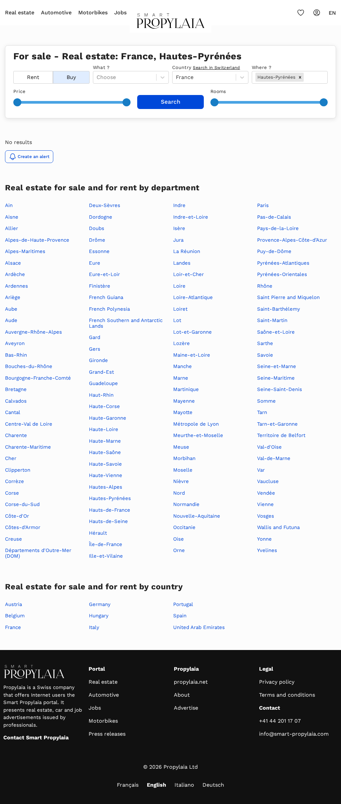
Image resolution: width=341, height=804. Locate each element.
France (13, 627)
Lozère (181, 343)
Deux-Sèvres (104, 205)
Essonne (99, 251)
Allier (11, 228)
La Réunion (186, 251)
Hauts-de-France (109, 510)
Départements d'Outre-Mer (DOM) (38, 553)
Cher (10, 458)
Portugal (183, 604)
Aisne (11, 217)
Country (206, 67)
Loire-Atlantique (193, 297)
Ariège (12, 297)
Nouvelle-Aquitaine (196, 516)
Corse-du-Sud (22, 504)
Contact (269, 708)
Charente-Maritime (28, 447)
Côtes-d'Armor (22, 527)
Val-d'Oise (269, 447)
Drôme (97, 240)
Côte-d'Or (17, 516)
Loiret (180, 309)
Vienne (265, 504)
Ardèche (15, 274)
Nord (179, 493)
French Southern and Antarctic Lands (126, 323)
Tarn (262, 412)
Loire (179, 286)
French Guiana (106, 297)
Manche (182, 366)
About (182, 695)
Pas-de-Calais (274, 217)
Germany (100, 604)
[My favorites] (301, 13)
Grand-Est (101, 372)
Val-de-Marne (273, 458)
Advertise (186, 708)
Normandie (186, 504)
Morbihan (184, 458)
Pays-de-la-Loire (278, 228)
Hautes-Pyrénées (110, 498)
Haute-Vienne (105, 475)
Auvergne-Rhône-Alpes (33, 332)
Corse (12, 493)
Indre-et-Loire (190, 217)
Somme (266, 401)
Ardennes (16, 286)
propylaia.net (191, 682)
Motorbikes (93, 12)
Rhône (264, 286)
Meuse (181, 447)
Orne (179, 550)
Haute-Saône (105, 452)
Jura (178, 240)
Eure (94, 263)
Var (261, 470)
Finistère (99, 286)
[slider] (17, 102)
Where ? (261, 67)
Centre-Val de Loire (28, 424)
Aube (11, 309)
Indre (179, 205)
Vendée (266, 493)
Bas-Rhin (16, 355)
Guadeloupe (103, 383)
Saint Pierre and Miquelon (288, 297)
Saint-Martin (272, 320)
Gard (94, 337)
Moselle (182, 470)
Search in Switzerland (216, 67)
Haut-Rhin (101, 395)
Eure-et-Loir (104, 274)
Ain (9, 205)
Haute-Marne (105, 441)
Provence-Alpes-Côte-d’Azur (292, 240)
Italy (94, 627)
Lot (177, 320)
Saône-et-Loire (276, 332)
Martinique (186, 389)
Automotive (56, 12)
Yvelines (267, 550)
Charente (16, 435)
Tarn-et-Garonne (277, 424)
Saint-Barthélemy (278, 309)
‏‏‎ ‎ (14, 67)
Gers (94, 349)
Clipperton (17, 470)
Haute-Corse (104, 406)
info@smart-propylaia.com (294, 734)
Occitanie (184, 527)
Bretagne (16, 389)
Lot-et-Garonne (192, 332)
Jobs (120, 12)
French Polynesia (109, 309)
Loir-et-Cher (188, 274)
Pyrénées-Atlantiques (283, 263)
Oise (178, 539)
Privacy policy (276, 682)
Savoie (265, 355)
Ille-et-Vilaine (106, 556)
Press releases (107, 734)
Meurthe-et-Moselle (198, 435)
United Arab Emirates (199, 627)
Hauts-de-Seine (108, 521)
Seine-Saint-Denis (279, 389)
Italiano (184, 785)
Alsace (13, 263)
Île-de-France (105, 544)
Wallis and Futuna (278, 527)
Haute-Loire (103, 429)
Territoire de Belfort (281, 435)
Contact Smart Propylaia (36, 737)
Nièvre (181, 481)
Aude (11, 320)
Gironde (98, 360)
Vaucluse (268, 481)
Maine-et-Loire (191, 355)
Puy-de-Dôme (274, 251)
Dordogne (100, 217)
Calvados (16, 401)
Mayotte (182, 412)
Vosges (265, 516)
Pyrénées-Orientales (282, 274)
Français (128, 785)
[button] (300, 77)
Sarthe (265, 343)
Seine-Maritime (276, 378)
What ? (101, 67)
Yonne (264, 539)
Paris (263, 205)
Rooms (218, 91)
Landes (181, 263)
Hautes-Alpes (105, 487)
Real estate (19, 12)
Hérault (98, 533)
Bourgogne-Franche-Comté (38, 378)
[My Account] (317, 13)
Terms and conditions (287, 695)
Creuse (13, 539)
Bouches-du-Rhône (28, 366)
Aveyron (15, 343)
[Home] (170, 23)
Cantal (12, 412)
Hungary (99, 616)
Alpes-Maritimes (25, 251)
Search (170, 101)
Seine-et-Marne (276, 366)
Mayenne (184, 401)
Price (19, 91)
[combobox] (306, 77)
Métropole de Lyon (196, 424)
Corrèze (14, 481)
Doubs (96, 228)
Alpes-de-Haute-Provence (37, 240)
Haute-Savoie (105, 464)
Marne (180, 378)
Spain (179, 616)
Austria (13, 604)
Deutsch (213, 785)
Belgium (15, 616)
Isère (179, 228)
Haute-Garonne (107, 418)
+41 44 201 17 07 (280, 721)
